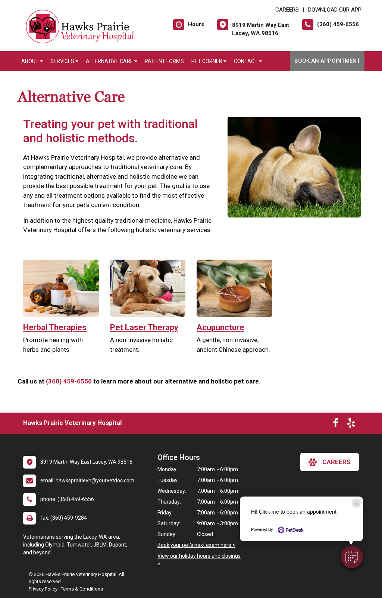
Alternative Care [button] (110, 61)
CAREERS (287, 9)
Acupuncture (220, 327)
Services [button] (62, 61)
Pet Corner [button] (207, 61)
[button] (352, 557)
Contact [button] (246, 61)
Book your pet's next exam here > (196, 545)
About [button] (30, 61)
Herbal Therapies (55, 327)
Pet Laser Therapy (144, 327)
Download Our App (334, 9)
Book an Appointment (327, 60)
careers (336, 462)
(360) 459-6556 (69, 381)
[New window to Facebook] (335, 425)
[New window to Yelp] (351, 425)
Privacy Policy (43, 589)
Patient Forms (164, 61)
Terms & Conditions (82, 589)
